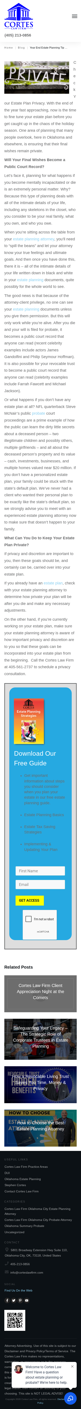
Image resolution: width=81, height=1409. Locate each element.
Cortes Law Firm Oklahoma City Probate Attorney (38, 1220)
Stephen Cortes (15, 1185)
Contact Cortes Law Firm (22, 1191)
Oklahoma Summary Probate (24, 1226)
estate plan (53, 583)
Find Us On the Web (18, 1290)
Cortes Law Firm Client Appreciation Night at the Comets (40, 993)
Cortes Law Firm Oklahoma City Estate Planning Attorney (37, 1211)
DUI (7, 1173)
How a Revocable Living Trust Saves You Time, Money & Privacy (40, 1084)
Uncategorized (14, 1232)
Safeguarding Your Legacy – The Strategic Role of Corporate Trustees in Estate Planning (40, 1039)
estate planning (30, 280)
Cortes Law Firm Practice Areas (26, 1166)
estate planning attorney (33, 239)
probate (38, 413)
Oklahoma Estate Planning (23, 1179)
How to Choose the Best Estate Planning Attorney (40, 1128)
